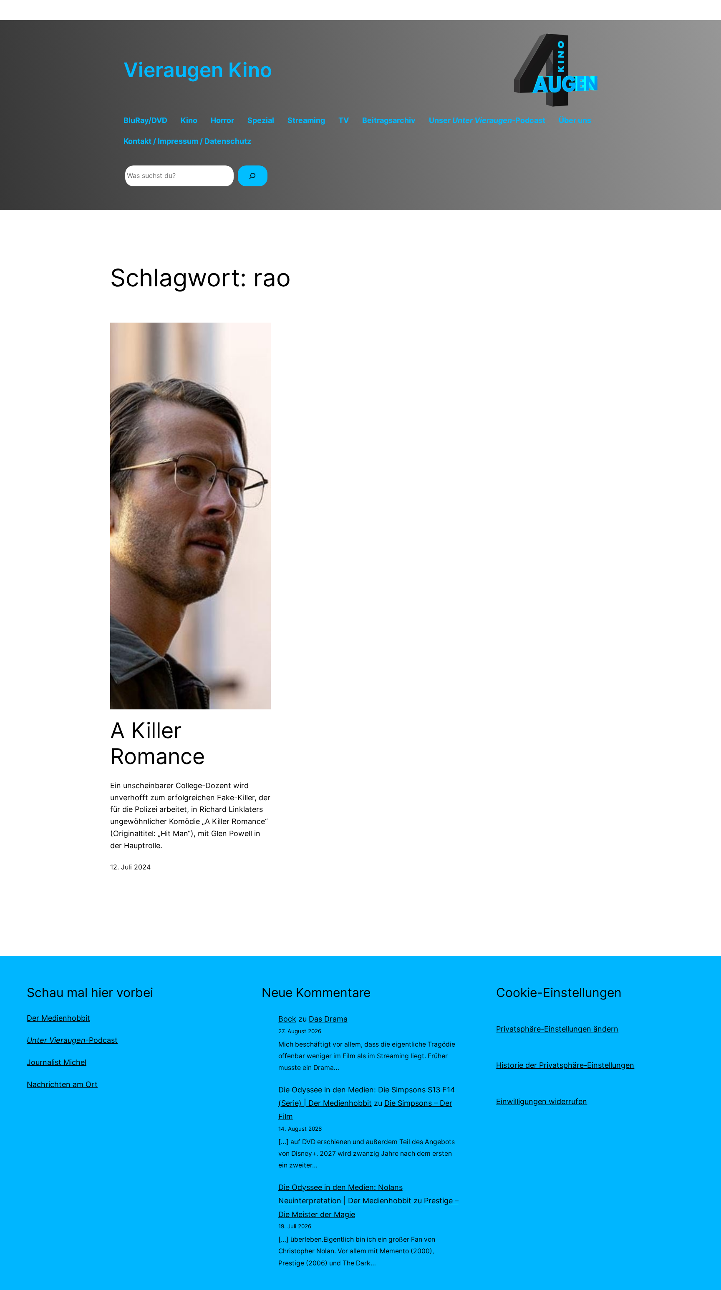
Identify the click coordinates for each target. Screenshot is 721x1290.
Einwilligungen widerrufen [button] (541, 1101)
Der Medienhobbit (58, 1018)
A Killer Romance (157, 743)
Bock (287, 1018)
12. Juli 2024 (130, 867)
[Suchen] (252, 175)
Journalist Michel (56, 1062)
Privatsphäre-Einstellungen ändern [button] (557, 1028)
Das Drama (328, 1018)
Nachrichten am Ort (62, 1084)
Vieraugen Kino (198, 70)
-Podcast (72, 1040)
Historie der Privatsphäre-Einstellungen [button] (565, 1065)
